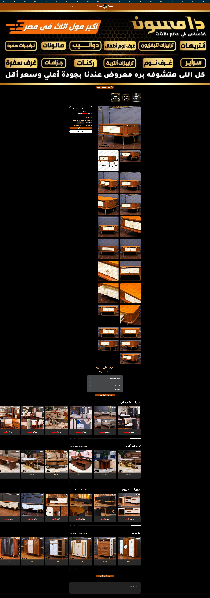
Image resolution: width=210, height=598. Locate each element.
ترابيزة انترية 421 (8, 474)
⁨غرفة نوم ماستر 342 (129, 430)
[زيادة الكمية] (78, 122)
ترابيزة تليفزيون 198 (8, 517)
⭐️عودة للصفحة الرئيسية (105, 576)
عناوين (202, 1)
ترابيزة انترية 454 (33, 474)
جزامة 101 (32, 561)
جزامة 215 (81, 561)
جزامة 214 (105, 561)
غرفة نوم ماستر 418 (8, 430)
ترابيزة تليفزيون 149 (105, 517)
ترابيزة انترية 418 (81, 474)
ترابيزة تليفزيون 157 (56, 517)
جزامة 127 (8, 561)
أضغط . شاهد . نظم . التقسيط (81, 131)
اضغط (181, 1)
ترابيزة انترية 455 (129, 474)
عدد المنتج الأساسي (88, 122)
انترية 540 (105, 430)
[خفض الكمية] (82, 122)
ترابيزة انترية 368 (105, 474)
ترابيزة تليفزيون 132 (129, 517)
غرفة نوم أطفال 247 (80, 430)
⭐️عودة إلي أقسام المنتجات (105, 395)
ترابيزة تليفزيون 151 (80, 517)
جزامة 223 (129, 561)
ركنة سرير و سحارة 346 (56, 430)
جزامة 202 (57, 561)
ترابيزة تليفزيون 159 (32, 517)
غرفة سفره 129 (32, 430)
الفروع (191, 1)
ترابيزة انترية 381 (57, 474)
